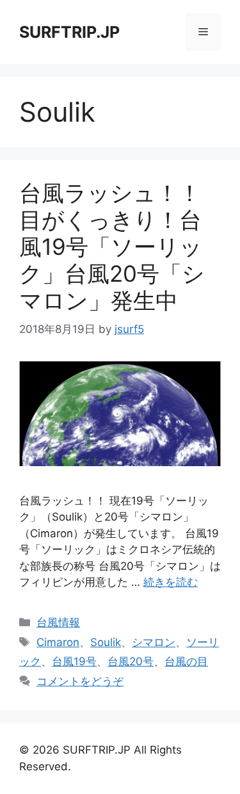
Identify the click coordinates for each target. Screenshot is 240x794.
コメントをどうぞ (80, 681)
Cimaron (57, 642)
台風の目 (186, 661)
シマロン (153, 642)
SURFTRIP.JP (69, 32)
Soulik (105, 642)
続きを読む (170, 582)
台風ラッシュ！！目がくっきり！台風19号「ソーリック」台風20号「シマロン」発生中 (112, 246)
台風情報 (58, 622)
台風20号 (131, 661)
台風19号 (74, 661)
